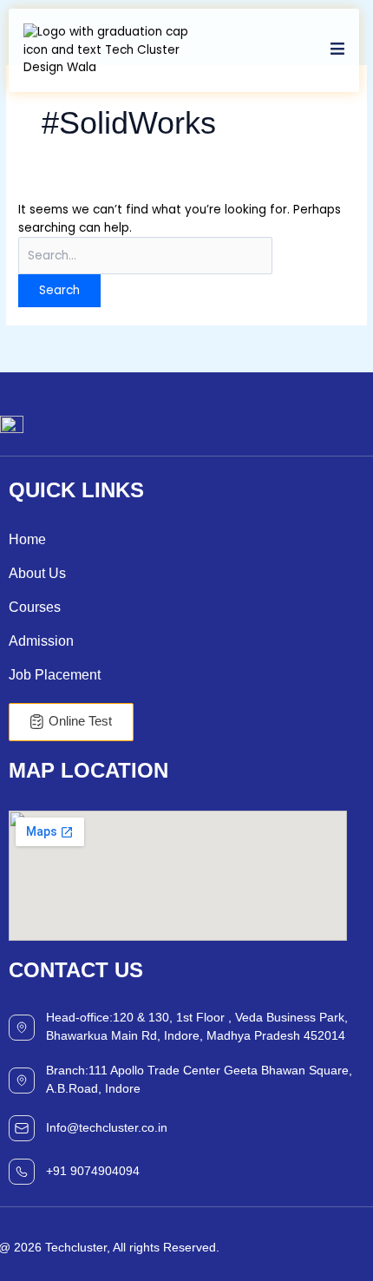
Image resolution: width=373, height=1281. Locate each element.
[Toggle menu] (337, 51)
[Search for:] (145, 255)
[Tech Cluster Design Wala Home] (110, 50)
